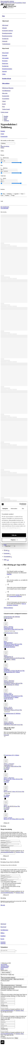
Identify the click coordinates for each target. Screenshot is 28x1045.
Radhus (7, 195)
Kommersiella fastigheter (15, 596)
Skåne (5, 119)
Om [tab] (23, 508)
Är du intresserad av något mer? (8, 881)
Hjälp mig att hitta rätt (18, 979)
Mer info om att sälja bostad (7, 988)
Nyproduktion (18, 2)
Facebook (3, 942)
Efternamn (3, 842)
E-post (2, 844)
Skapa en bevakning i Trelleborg (16, 604)
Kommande (7, 553)
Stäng (16, 1038)
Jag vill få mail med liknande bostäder (11, 883)
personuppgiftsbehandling (7, 852)
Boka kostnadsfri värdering (7, 1)
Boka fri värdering (6, 972)
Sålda (6, 560)
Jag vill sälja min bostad (6, 979)
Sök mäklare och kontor (6, 987)
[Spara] (6, 624)
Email (2, 878)
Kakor (2, 968)
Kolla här (9, 574)
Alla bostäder (4, 964)
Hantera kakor (4, 970)
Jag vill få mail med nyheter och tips (11, 886)
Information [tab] (14, 508)
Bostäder (6, 116)
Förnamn (3, 840)
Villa (3, 193)
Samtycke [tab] (5, 508)
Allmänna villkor (5, 966)
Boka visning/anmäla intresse (8, 985)
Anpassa (13, 539)
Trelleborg (6, 120)
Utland (24, 2)
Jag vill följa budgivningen (9, 884)
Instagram (3, 943)
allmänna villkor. (20, 852)
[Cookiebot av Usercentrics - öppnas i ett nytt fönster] (19, 504)
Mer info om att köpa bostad (20, 987)
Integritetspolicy (4, 967)
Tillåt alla (14, 535)
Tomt (22, 193)
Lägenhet (16, 193)
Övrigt (12, 195)
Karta (5, 544)
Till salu (6, 550)
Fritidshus (9, 193)
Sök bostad (18, 985)
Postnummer (4, 845)
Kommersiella (11, 2)
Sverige (5, 117)
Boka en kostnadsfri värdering (8, 977)
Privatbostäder (4, 2)
